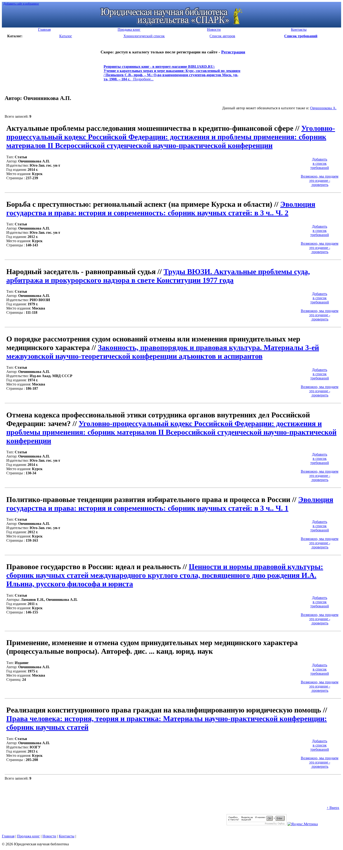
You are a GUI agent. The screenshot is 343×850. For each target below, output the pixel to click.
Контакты (66, 836)
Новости (49, 836)
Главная (8, 836)
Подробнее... (172, 75)
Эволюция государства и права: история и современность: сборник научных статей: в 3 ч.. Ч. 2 (160, 208)
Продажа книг (28, 836)
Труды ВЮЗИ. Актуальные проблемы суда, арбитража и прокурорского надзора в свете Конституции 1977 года (158, 275)
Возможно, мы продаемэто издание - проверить (319, 180)
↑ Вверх (333, 808)
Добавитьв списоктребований (319, 163)
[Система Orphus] (257, 824)
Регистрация (233, 52)
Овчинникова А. (323, 108)
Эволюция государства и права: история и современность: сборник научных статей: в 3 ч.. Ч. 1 (169, 503)
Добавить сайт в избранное (21, 3)
